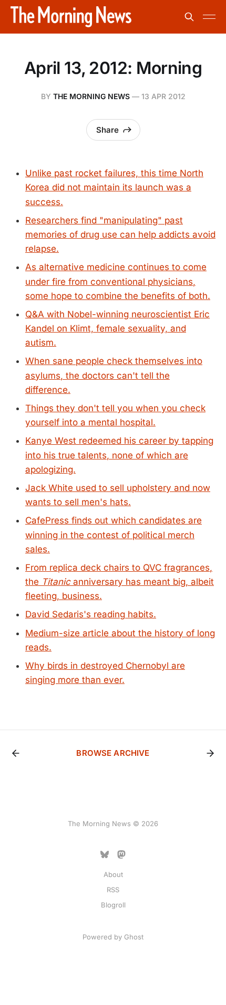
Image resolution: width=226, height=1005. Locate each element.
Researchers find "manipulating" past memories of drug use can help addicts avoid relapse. (120, 234)
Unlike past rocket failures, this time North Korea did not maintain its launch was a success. (114, 187)
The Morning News (91, 96)
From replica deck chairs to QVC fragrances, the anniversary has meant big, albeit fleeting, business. (119, 581)
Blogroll (113, 905)
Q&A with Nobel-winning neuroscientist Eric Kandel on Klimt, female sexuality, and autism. (117, 328)
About (113, 874)
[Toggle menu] (209, 17)
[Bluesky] (104, 854)
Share (107, 130)
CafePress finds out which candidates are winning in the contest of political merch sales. (113, 534)
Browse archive (112, 753)
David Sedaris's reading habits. (90, 614)
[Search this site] (189, 17)
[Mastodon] (121, 854)
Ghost (133, 937)
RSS (113, 889)
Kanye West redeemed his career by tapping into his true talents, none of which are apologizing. (119, 454)
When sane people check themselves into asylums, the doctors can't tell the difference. (113, 375)
